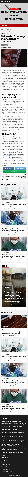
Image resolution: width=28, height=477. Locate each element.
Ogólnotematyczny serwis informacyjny (14, 16)
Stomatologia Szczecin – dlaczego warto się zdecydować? (8, 177)
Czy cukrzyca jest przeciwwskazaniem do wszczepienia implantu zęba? (13, 256)
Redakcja (9, 47)
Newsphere (10, 475)
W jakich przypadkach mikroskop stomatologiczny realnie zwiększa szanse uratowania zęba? (13, 230)
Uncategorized (4, 469)
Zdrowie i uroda (4, 33)
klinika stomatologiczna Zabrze (9, 155)
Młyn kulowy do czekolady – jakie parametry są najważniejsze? (12, 332)
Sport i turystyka (5, 464)
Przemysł (3, 462)
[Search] (26, 25)
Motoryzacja (4, 460)
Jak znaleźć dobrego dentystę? (20, 176)
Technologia (4, 467)
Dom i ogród (4, 457)
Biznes (5, 289)
